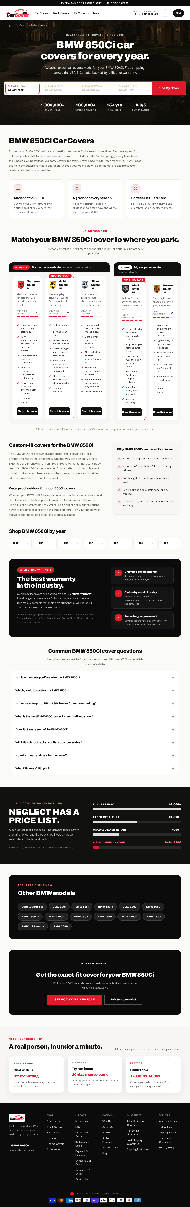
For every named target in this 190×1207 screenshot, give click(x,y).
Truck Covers (61, 13)
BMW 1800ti (129, 916)
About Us (107, 1127)
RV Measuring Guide (83, 1143)
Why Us (106, 1121)
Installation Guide (81, 1134)
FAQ (77, 1127)
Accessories (54, 1149)
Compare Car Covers (83, 1162)
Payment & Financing (81, 1153)
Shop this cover (27, 411)
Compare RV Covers (82, 1171)
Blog (104, 1153)
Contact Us (81, 1179)
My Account (82, 1121)
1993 (170, 543)
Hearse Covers (55, 1143)
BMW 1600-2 (30, 916)
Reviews (107, 1132)
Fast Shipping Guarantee (134, 1141)
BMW (34, 25)
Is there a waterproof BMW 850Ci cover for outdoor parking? (95, 703)
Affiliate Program (107, 1139)
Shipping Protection (138, 1149)
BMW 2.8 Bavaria (33, 926)
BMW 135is (105, 906)
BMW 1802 (154, 916)
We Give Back (110, 1147)
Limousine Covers (57, 1138)
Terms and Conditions (165, 1139)
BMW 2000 (61, 926)
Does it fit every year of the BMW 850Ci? (95, 729)
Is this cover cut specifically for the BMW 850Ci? (95, 677)
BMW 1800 (105, 916)
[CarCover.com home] (17, 13)
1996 (95, 543)
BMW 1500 (129, 906)
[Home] (10, 25)
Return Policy (166, 1127)
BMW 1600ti (56, 916)
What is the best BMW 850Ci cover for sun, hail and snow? (95, 716)
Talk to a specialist (123, 999)
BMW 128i (59, 906)
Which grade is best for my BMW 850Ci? (95, 690)
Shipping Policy (167, 1132)
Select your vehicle (75, 999)
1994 (145, 543)
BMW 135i (82, 906)
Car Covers (41, 13)
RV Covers (81, 13)
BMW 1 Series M (32, 906)
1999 (20, 543)
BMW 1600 (153, 906)
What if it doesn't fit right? (95, 768)
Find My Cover (169, 88)
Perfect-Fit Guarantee (133, 1132)
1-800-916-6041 (20, 1145)
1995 (120, 543)
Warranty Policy (168, 1121)
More (97, 13)
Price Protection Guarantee (136, 1123)
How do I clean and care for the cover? (95, 755)
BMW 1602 (81, 916)
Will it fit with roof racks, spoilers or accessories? (95, 742)
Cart (178, 13)
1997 (70, 543)
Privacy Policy (166, 1147)
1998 (45, 543)
